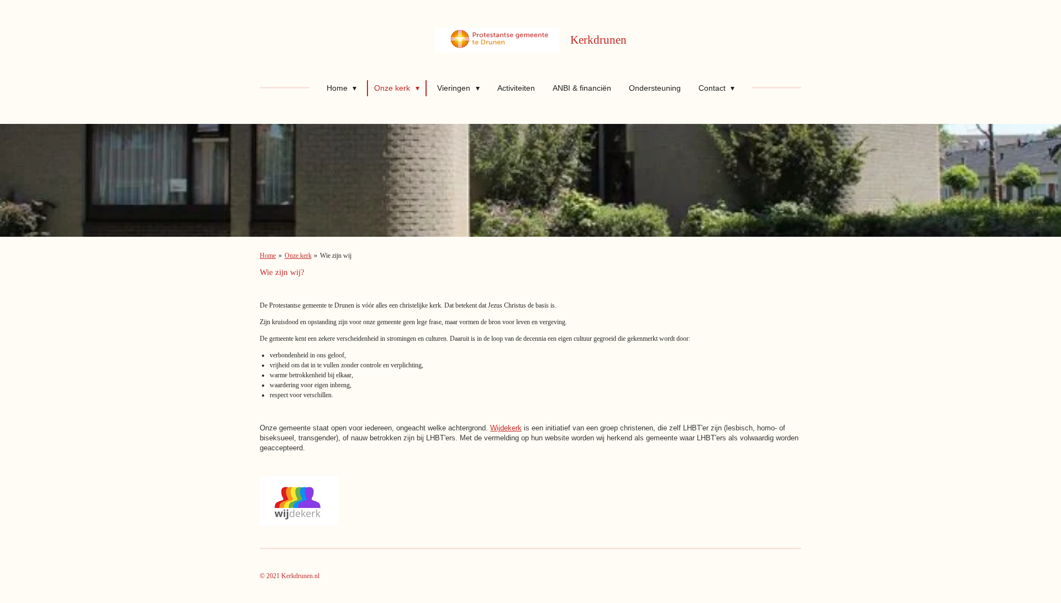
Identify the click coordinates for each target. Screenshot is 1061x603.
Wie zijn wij (335, 255)
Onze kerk (298, 255)
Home (268, 255)
